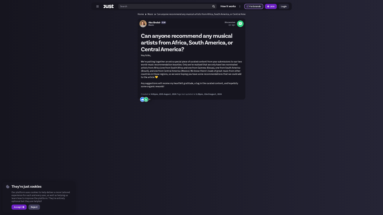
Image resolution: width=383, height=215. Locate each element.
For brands (255, 6)
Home (141, 14)
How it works (228, 6)
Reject (34, 207)
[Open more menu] (240, 6)
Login (284, 6)
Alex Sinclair (154, 22)
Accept (18, 207)
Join (272, 6)
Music (150, 14)
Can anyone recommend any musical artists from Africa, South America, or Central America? (203, 14)
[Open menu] (97, 6)
